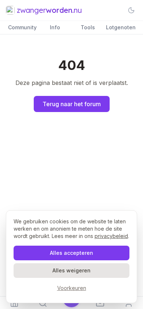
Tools (88, 27)
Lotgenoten (121, 27)
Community (22, 27)
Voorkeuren (71, 288)
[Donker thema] (131, 10)
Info (55, 27)
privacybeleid (111, 236)
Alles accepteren (71, 253)
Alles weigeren (71, 270)
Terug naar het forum (72, 104)
